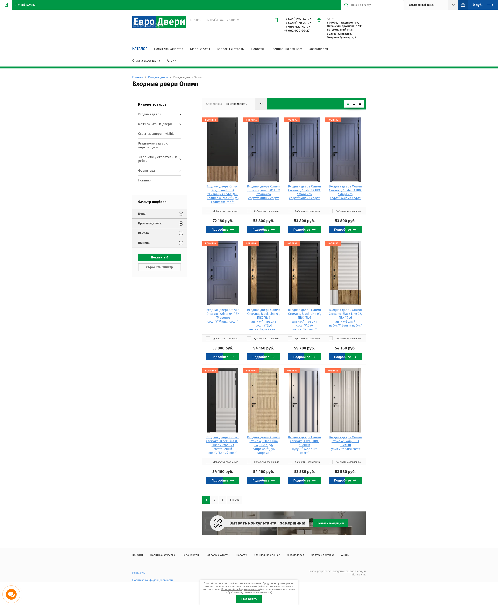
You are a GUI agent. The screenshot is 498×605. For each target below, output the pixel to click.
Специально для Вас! (286, 49)
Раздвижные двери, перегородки (153, 145)
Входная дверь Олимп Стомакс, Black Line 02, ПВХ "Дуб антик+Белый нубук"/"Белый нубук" (345, 317)
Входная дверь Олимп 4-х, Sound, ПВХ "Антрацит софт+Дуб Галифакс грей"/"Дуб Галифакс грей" (222, 194)
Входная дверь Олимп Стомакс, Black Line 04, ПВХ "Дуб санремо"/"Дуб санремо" (263, 445)
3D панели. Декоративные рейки (158, 159)
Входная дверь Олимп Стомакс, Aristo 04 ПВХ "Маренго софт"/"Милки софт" (222, 315)
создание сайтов (343, 571)
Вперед (234, 499)
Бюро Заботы (200, 49)
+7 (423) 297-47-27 (297, 19)
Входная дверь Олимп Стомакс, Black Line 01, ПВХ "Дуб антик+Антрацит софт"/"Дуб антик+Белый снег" (263, 319)
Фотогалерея (318, 49)
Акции (171, 60)
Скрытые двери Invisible (156, 134)
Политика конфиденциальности (152, 579)
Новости (257, 49)
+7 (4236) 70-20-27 (297, 23)
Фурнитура (146, 170)
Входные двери (158, 77)
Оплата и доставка (146, 60)
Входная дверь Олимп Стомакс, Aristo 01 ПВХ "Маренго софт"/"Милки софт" (263, 192)
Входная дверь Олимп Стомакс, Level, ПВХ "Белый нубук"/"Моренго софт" (304, 445)
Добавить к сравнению (225, 211)
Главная (137, 77)
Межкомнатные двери (155, 124)
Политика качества (168, 49)
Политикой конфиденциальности (240, 589)
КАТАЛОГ (139, 49)
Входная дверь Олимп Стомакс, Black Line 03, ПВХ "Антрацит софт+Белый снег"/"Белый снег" (222, 445)
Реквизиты (138, 572)
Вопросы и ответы (230, 49)
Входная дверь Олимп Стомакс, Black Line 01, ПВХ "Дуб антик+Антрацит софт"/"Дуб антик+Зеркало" (304, 319)
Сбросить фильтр (159, 267)
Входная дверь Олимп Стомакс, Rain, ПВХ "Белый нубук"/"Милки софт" (345, 443)
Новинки (145, 180)
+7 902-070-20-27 (297, 30)
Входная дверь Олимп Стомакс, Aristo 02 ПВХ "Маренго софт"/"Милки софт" (304, 192)
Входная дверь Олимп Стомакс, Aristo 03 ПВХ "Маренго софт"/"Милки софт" (345, 192)
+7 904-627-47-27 (297, 27)
